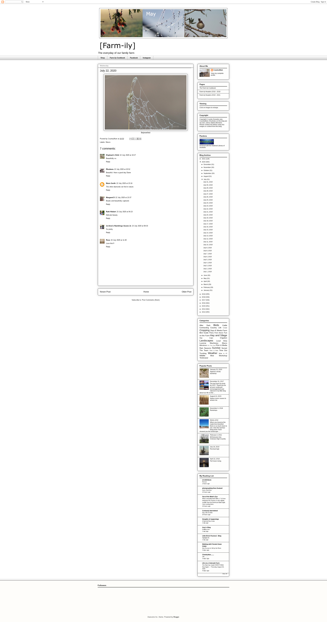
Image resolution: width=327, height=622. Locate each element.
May (205, 278)
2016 (204, 303)
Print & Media (221, 345)
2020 (204, 162)
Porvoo (204, 482)
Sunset (224, 348)
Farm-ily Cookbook (117, 58)
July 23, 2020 (208, 206)
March (206, 284)
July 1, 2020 (207, 272)
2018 (204, 297)
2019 (204, 294)
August (206, 176)
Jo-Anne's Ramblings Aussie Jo (118, 226)
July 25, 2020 (208, 200)
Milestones (203, 345)
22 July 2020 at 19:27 (128, 155)
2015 (204, 306)
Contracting (204, 328)
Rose (108, 240)
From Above (218, 333)
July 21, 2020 (208, 212)
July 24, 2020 (208, 203)
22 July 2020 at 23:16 (124, 183)
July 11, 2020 (208, 242)
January (207, 290)
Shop (103, 58)
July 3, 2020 (207, 266)
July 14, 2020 (208, 233)
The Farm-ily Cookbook (208, 88)
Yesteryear (204, 358)
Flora (211, 333)
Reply (108, 162)
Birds (216, 325)
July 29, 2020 (208, 188)
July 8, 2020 (207, 251)
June (205, 275)
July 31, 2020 (208, 182)
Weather (212, 353)
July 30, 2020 (208, 185)
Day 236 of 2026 (207, 512)
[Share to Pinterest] (140, 138)
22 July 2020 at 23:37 (123, 197)
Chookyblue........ (208, 555)
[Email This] (130, 138)
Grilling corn (206, 529)
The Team (204, 350)
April (205, 281)
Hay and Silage (218, 335)
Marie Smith (111, 183)
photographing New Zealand (212, 488)
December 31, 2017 (217, 381)
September (208, 173)
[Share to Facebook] (138, 138)
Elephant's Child (112, 155)
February (207, 287)
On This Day (211, 345)
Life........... (205, 556)
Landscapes (206, 340)
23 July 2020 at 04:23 (125, 212)
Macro (108, 142)
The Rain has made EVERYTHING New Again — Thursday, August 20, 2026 (213, 567)
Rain (201, 348)
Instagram (147, 58)
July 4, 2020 (207, 263)
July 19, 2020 (208, 218)
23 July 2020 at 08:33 (140, 226)
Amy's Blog (206, 527)
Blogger (176, 617)
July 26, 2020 (208, 197)
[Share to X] (135, 138)
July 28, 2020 (208, 191)
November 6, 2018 (216, 408)
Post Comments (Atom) (151, 300)
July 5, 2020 (207, 260)
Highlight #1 (205, 538)
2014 (204, 309)
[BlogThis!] (133, 138)
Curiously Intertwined (210, 511)
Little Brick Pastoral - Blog (211, 536)
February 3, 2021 (216, 435)
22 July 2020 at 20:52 (122, 169)
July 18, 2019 (214, 447)
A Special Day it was (208, 521)
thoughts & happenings (210, 519)
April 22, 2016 (215, 459)
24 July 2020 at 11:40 (119, 240)
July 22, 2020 (208, 209)
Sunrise (216, 348)
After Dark (205, 325)
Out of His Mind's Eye (210, 497)
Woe (212, 356)
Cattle (224, 325)
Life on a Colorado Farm (211, 563)
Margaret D (110, 197)
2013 (204, 312)
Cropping (205, 330)
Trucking (203, 353)
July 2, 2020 (207, 269)
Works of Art (214, 420)
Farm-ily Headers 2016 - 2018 (210, 92)
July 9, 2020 (207, 248)
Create (225, 328)
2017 (204, 300)
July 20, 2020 (208, 215)
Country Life (215, 328)
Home (146, 292)
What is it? (223, 353)
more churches (207, 490)
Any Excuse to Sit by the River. (211, 548)
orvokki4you (206, 480)
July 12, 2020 (208, 239)
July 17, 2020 (208, 224)
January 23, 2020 (216, 369)
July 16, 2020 (208, 227)
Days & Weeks (216, 330)
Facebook (134, 58)
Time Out (223, 350)
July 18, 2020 (208, 221)
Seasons (207, 348)
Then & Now (213, 350)
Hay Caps (206, 338)
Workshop (223, 356)
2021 (204, 159)
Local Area (221, 341)
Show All (225, 573)
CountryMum (218, 70)
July (205, 179)
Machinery (214, 343)
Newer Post (105, 292)
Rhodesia (109, 169)
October (206, 170)
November (207, 167)
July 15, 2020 (208, 230)
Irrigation (223, 338)
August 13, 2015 (215, 396)
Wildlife (202, 356)
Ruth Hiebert (111, 212)
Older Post (186, 292)
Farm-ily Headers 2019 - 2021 (210, 95)
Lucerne (203, 343)
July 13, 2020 (208, 236)
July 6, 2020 (207, 257)
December (207, 164)
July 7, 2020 (207, 254)
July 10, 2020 (208, 245)
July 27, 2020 (208, 194)
